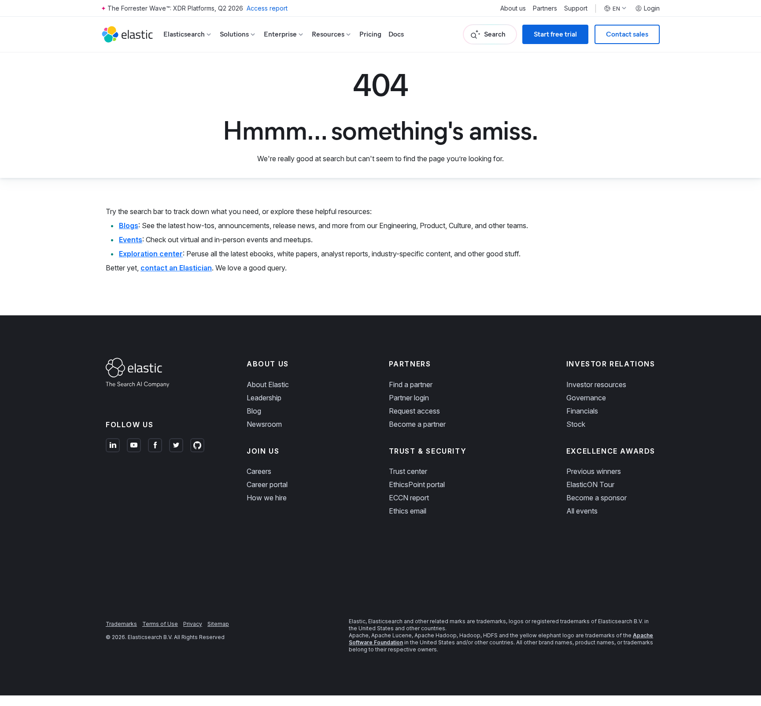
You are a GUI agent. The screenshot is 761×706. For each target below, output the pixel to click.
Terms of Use (160, 624)
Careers (259, 471)
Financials (582, 411)
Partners (545, 8)
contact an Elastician (176, 267)
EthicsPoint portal (417, 484)
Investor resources (596, 384)
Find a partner (410, 384)
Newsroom (264, 424)
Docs (396, 34)
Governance (586, 397)
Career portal (267, 484)
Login (652, 8)
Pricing (370, 34)
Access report (267, 8)
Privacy (192, 624)
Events (130, 239)
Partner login (409, 397)
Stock (575, 424)
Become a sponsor (596, 497)
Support (575, 8)
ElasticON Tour (590, 484)
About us (513, 8)
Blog (254, 411)
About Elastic (268, 384)
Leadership (264, 397)
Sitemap (218, 624)
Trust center (408, 471)
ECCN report (409, 497)
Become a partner (417, 424)
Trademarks (121, 624)
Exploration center (151, 253)
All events (582, 510)
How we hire (267, 497)
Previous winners (593, 471)
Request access (414, 411)
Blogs (128, 225)
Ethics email (407, 510)
